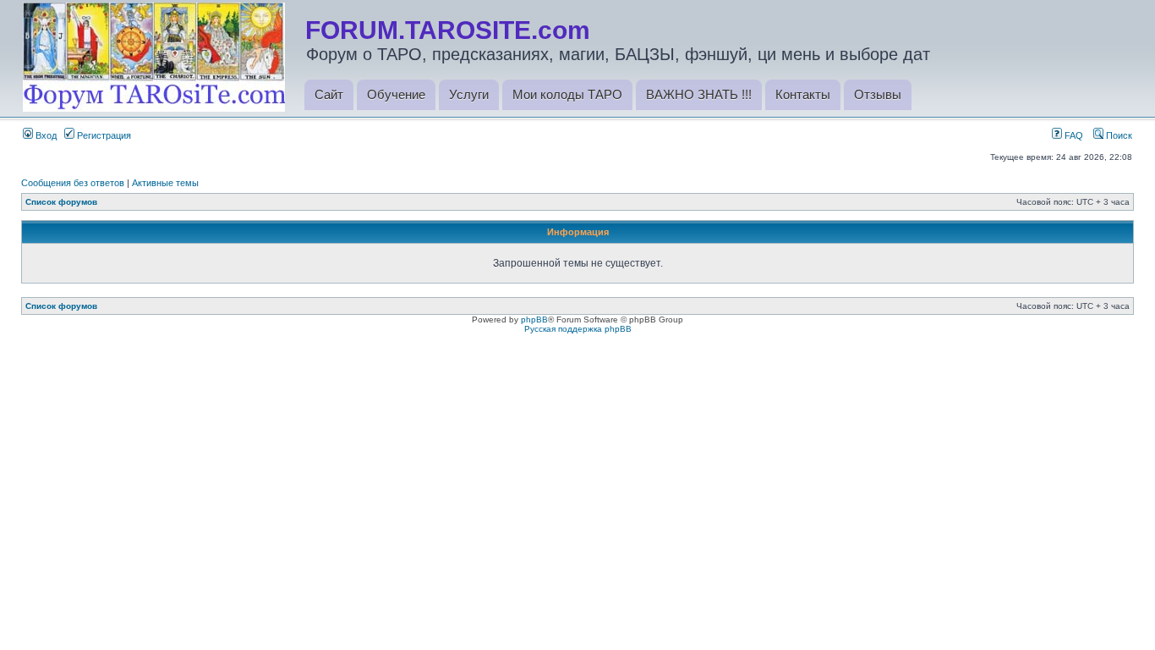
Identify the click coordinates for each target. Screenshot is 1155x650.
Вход (45, 135)
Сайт (329, 94)
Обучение (396, 94)
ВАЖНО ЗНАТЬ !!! (699, 94)
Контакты (802, 94)
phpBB (534, 319)
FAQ (1072, 135)
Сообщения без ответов (72, 183)
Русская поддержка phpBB (578, 328)
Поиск (1117, 135)
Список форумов (61, 202)
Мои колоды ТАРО (567, 94)
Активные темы (165, 183)
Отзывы (877, 94)
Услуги (469, 94)
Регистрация (102, 135)
